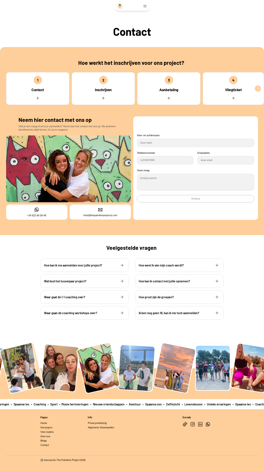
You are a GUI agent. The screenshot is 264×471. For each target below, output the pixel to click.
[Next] (258, 88)
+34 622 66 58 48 (36, 215)
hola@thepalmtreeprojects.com (100, 215)
